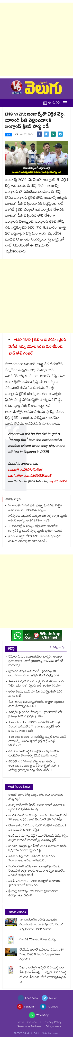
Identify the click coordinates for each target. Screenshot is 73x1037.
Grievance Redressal (29, 1026)
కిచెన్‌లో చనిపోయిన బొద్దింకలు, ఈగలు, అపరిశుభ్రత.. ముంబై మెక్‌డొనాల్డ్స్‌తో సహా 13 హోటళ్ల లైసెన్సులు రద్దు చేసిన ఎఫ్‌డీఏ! (33, 766)
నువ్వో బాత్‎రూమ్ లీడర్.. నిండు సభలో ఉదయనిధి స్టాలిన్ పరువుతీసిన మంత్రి (36, 807)
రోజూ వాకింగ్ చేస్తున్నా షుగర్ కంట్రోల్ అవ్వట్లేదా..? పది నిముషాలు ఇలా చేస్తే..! (37, 828)
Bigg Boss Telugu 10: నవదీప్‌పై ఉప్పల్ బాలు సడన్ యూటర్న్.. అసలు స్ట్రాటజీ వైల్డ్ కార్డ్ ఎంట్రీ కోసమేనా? (37, 741)
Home (20, 1022)
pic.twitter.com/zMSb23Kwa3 (29, 476)
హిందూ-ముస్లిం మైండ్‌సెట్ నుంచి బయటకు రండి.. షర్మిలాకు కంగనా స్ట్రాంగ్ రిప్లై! (37, 848)
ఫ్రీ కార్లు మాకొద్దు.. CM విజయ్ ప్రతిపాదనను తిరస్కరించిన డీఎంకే (33, 893)
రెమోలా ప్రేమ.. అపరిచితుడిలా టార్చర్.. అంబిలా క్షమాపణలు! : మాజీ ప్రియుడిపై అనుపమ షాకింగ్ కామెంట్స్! (35, 661)
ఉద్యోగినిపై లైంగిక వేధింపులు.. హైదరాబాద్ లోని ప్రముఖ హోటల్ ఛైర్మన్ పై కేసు (35, 714)
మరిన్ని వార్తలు (58, 647)
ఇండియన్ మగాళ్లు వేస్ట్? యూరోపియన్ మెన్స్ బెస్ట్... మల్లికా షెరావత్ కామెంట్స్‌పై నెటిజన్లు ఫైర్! (38, 838)
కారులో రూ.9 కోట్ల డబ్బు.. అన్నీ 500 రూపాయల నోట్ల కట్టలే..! (35, 797)
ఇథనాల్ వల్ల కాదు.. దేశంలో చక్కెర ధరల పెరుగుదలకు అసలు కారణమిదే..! (31, 858)
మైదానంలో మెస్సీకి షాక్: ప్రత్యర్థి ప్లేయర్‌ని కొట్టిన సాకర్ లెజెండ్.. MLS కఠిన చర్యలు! (35, 508)
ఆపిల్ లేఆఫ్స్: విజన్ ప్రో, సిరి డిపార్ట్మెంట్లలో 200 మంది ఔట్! (35, 694)
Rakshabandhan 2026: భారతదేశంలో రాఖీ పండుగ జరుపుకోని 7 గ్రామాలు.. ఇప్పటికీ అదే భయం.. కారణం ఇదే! (34, 727)
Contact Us (34, 1022)
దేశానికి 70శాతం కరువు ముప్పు (38, 939)
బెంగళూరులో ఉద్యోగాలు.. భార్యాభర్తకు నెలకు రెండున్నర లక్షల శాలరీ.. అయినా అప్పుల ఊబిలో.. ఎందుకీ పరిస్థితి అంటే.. (36, 871)
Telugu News (53, 1026)
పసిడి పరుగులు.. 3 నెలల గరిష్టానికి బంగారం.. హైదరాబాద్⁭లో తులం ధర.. (34, 883)
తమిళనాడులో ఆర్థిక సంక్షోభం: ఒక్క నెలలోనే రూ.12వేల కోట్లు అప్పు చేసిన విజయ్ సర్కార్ (33, 753)
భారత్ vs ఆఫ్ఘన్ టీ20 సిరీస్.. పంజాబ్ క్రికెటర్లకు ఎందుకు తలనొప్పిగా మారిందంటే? (34, 539)
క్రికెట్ (9, 135)
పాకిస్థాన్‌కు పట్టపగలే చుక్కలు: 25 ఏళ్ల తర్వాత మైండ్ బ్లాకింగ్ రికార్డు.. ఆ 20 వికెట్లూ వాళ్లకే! (37, 518)
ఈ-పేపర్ (54, 102)
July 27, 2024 (58, 481)
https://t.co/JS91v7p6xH (25, 470)
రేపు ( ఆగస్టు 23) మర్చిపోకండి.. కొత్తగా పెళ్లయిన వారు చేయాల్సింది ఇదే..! (36, 704)
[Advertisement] (36, 39)
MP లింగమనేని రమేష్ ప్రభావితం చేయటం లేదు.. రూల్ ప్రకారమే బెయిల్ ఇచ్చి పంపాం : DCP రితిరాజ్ (41, 925)
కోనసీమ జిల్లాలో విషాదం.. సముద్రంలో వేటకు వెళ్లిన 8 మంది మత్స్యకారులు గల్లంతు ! (42, 955)
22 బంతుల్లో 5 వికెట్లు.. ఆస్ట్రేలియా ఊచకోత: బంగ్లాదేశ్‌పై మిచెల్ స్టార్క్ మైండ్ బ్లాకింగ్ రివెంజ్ (35, 529)
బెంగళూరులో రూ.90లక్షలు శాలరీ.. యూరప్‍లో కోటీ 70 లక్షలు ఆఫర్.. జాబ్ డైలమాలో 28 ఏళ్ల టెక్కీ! (38, 817)
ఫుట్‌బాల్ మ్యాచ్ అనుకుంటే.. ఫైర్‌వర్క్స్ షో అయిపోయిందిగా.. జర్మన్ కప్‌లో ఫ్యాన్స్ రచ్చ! (33, 673)
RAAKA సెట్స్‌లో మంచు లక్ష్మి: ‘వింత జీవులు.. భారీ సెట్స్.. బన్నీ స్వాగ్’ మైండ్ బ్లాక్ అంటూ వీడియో (36, 684)
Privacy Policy (52, 1022)
